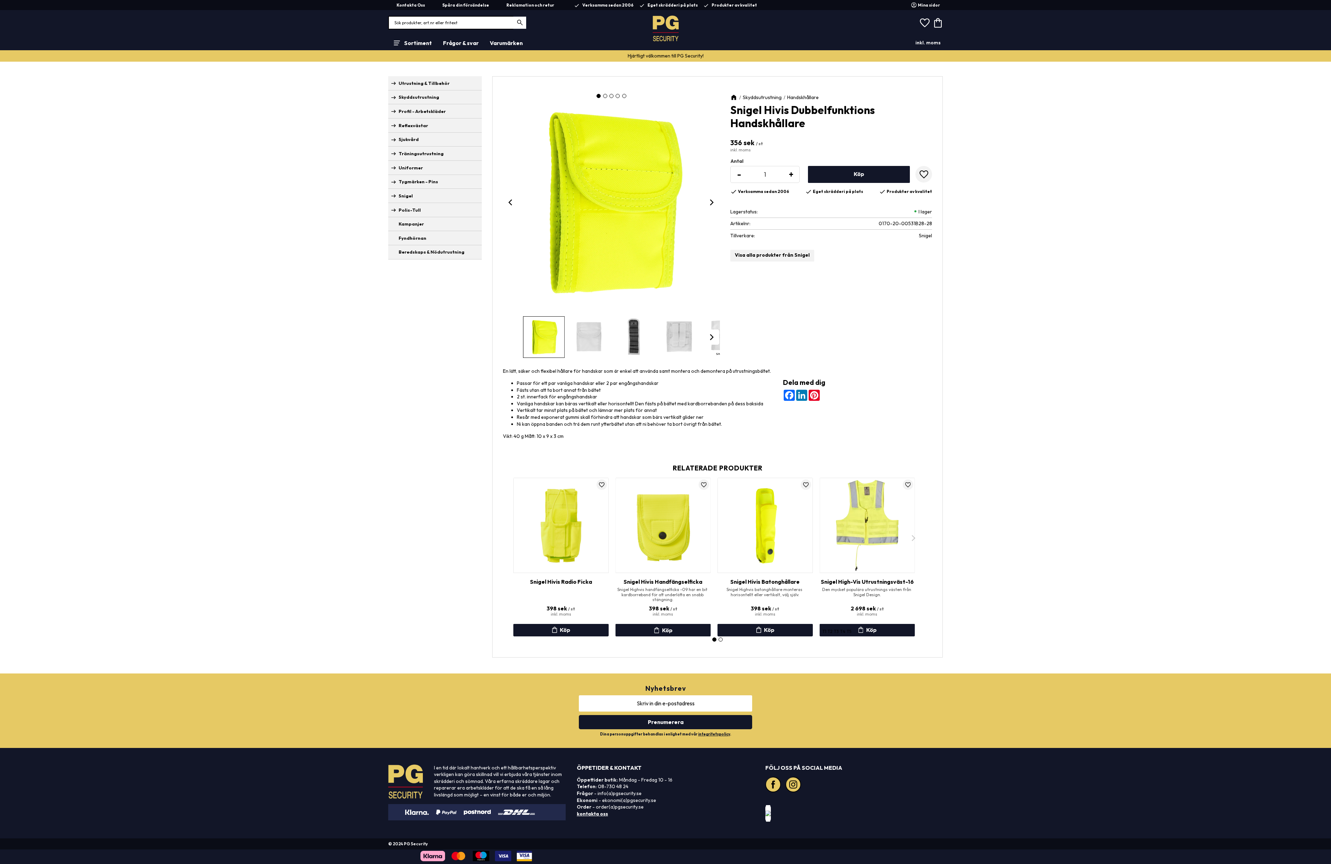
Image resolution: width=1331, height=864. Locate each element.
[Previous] (511, 202)
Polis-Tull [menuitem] (410, 210)
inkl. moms (928, 42)
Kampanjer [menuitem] (411, 224)
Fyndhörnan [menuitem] (412, 238)
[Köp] (859, 174)
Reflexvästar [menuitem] (413, 125)
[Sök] (520, 22)
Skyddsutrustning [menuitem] (419, 97)
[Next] (711, 202)
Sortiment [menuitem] (418, 42)
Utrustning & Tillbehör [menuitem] (424, 83)
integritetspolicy (714, 734)
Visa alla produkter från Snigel (772, 255)
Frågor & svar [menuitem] (461, 42)
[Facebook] (774, 785)
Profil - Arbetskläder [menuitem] (422, 111)
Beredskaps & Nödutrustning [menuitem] (431, 252)
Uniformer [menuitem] (411, 167)
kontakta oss (592, 814)
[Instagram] (794, 785)
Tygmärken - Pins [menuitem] (418, 181)
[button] (924, 23)
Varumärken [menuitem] (506, 42)
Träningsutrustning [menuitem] (421, 153)
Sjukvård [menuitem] (409, 139)
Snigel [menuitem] (406, 196)
